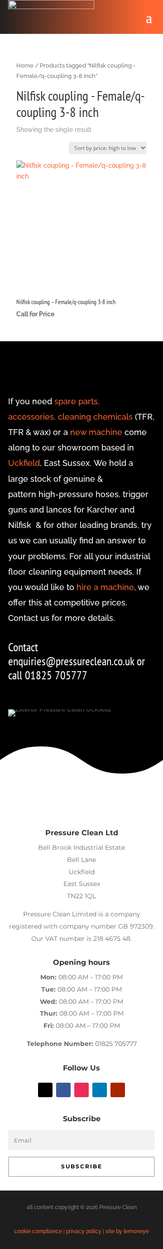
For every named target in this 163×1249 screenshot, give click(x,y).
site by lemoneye (127, 1231)
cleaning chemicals (95, 416)
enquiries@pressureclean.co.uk (72, 661)
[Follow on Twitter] (45, 1090)
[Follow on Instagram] (81, 1090)
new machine (96, 432)
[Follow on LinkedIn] (99, 1090)
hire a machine (105, 587)
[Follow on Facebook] (63, 1090)
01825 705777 (116, 1044)
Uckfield (24, 463)
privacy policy (83, 1231)
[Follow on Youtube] (117, 1090)
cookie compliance (38, 1231)
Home (25, 65)
